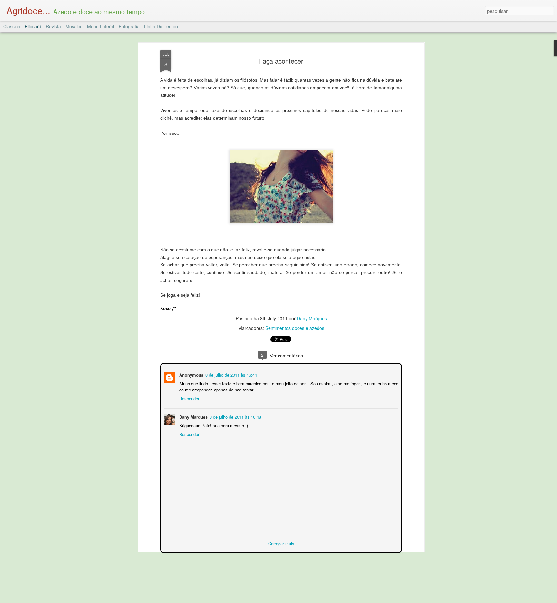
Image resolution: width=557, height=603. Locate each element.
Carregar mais (281, 543)
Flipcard (33, 26)
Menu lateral (100, 26)
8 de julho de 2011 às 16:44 (230, 374)
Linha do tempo (161, 26)
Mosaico (74, 26)
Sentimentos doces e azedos (294, 328)
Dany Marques (312, 318)
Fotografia (129, 26)
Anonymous (191, 374)
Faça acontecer (281, 60)
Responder (189, 398)
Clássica (11, 26)
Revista (53, 26)
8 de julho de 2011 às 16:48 (234, 416)
